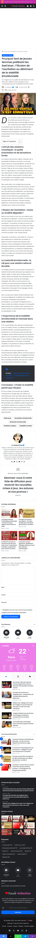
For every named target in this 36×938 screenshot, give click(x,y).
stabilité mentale (26, 426)
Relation (5, 851)
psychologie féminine (26, 848)
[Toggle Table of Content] (19, 141)
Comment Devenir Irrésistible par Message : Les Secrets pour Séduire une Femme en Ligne (9, 523)
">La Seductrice (9, 87)
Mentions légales (29, 926)
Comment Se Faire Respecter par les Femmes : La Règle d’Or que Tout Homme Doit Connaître (23, 749)
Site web (3, 602)
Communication (7, 845)
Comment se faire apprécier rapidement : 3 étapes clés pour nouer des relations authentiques (27, 545)
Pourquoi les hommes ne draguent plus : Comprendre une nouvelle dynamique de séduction (23, 695)
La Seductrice (18, 445)
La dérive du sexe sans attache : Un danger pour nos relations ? (17, 375)
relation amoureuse (16, 851)
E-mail (3, 595)
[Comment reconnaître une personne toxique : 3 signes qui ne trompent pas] (6, 818)
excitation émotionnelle (23, 418)
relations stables (10, 426)
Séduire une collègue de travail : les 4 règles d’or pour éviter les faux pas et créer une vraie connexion (23, 705)
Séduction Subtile (22, 51)
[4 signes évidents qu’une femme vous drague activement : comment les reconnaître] (6, 715)
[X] (17, 462)
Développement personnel (9, 848)
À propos (9, 926)
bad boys (8, 418)
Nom (3, 587)
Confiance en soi (20, 845)
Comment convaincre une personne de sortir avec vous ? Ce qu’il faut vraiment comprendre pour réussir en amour (9, 545)
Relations (28, 851)
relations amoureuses (8, 854)
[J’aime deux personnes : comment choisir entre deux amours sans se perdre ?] (29, 832)
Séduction (6, 857)
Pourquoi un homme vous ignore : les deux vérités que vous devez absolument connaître (26, 522)
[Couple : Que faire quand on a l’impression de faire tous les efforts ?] (18, 832)
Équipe (15, 926)
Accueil (5, 51)
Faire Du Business (24, 923)
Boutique (20, 926)
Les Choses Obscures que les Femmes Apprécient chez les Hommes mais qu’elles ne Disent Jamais (23, 685)
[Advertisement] (18, 29)
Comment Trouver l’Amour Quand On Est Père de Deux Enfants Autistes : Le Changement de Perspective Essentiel (23, 767)
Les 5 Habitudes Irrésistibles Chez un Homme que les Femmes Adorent (23, 723)
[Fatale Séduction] (18, 6)
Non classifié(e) (12, 51)
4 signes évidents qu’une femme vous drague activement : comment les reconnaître (23, 715)
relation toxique (22, 854)
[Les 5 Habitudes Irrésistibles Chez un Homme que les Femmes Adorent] (6, 724)
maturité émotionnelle (18, 422)
